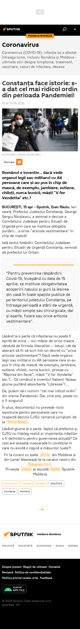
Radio (55, 469)
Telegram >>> (39, 464)
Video (26, 469)
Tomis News (17, 422)
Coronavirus (11, 483)
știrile (45, 454)
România (25, 491)
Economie (44, 545)
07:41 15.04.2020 (13, 103)
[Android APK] (15, 589)
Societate (40, 483)
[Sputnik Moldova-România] (12, 31)
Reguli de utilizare (35, 567)
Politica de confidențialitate (33, 572)
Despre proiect (12, 567)
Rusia (60, 545)
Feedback (46, 578)
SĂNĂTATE (56, 483)
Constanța (9, 491)
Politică (27, 483)
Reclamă (7, 572)
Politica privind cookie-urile (20, 578)
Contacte (54, 567)
